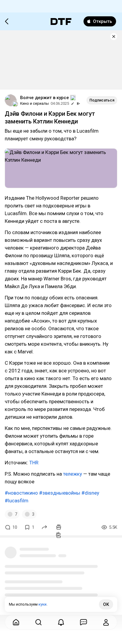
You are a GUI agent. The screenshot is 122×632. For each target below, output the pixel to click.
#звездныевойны (59, 493)
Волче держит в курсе (44, 97)
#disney (90, 493)
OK (106, 604)
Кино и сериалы (34, 103)
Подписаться (101, 100)
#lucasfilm (16, 501)
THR (33, 463)
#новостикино (21, 493)
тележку (72, 474)
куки (42, 604)
